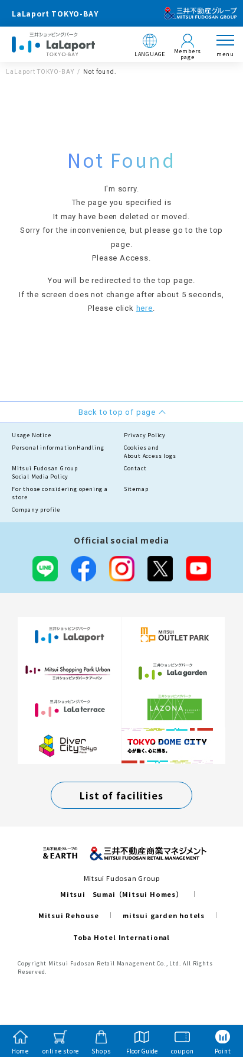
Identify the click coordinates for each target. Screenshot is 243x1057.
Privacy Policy (145, 435)
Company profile (36, 509)
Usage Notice (31, 435)
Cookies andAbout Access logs (150, 452)
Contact (135, 468)
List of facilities (121, 795)
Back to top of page (214, 1001)
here (144, 308)
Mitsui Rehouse (68, 915)
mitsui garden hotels (164, 915)
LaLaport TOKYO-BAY (40, 72)
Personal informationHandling (58, 447)
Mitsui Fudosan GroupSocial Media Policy (45, 472)
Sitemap (136, 489)
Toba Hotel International (121, 937)
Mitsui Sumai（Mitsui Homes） (121, 894)
